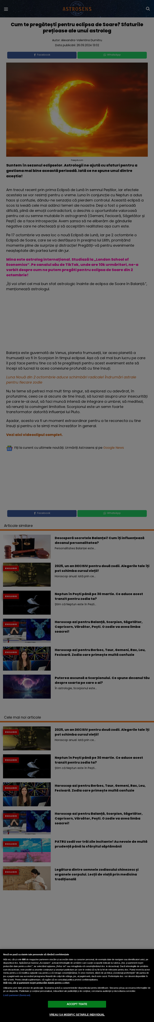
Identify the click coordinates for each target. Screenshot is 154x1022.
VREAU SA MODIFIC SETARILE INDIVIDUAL (77, 1014)
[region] (77, 985)
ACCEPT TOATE (77, 1004)
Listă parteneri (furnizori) (16, 995)
